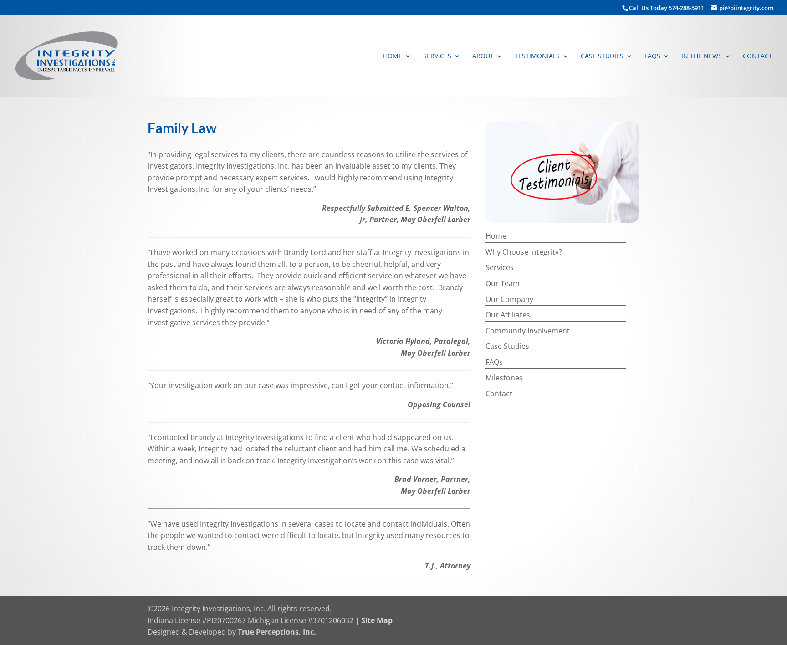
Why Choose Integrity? (523, 252)
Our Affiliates (507, 315)
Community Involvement (527, 331)
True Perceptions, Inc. (277, 632)
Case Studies (602, 56)
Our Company (509, 299)
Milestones (504, 378)
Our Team (502, 283)
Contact (757, 56)
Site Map (377, 620)
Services (437, 56)
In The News (701, 56)
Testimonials (537, 56)
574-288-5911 (687, 8)
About (483, 56)
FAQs (652, 56)
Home (392, 56)
